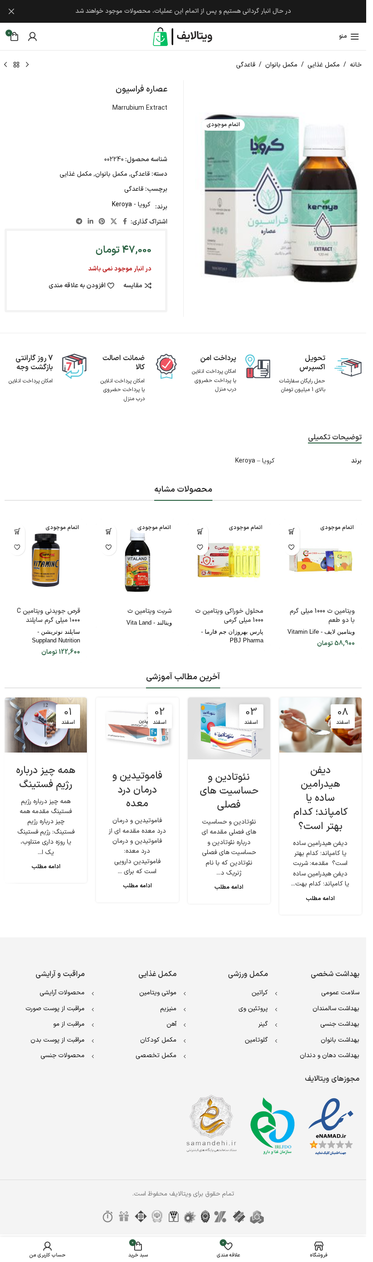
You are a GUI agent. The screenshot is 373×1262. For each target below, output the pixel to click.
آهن (171, 1024)
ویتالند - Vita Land (149, 622)
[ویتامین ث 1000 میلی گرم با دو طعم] (320, 560)
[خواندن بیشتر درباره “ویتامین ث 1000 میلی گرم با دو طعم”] (292, 531)
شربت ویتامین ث (149, 611)
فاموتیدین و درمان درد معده (137, 790)
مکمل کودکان (158, 1040)
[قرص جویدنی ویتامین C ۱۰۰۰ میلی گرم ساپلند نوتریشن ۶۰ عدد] (46, 560)
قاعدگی (245, 65)
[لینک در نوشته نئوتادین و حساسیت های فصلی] (229, 728)
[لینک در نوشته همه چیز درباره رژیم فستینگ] (46, 725)
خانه (356, 65)
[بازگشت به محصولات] (16, 65)
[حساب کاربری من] (32, 36)
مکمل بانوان (281, 65)
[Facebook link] (125, 222)
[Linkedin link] (90, 222)
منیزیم (168, 1008)
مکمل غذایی (323, 65)
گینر (263, 1024)
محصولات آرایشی (62, 992)
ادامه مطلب (320, 898)
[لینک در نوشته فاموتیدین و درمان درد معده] (137, 727)
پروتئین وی (253, 1008)
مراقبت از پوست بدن (57, 1040)
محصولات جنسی (62, 1055)
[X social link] (114, 222)
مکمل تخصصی (156, 1055)
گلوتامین (256, 1040)
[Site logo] (183, 36)
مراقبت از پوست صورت (55, 1008)
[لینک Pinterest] (102, 222)
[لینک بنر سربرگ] (183, 11)
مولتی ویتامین (157, 992)
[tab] (335, 438)
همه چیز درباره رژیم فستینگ (46, 777)
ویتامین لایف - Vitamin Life (321, 631)
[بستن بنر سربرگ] (11, 11)
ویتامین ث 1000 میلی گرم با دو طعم (322, 615)
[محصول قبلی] (27, 65)
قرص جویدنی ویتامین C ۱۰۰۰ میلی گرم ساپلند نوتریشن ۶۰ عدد (48, 620)
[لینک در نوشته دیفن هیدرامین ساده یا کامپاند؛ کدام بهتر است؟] (320, 725)
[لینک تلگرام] (79, 222)
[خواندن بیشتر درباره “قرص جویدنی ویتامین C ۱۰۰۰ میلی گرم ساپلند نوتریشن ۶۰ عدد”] (17, 531)
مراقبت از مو (69, 1024)
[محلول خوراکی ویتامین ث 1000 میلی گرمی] (229, 560)
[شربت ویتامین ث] (137, 560)
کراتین (260, 992)
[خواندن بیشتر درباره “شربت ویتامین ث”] (108, 531)
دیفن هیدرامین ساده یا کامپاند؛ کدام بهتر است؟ (320, 798)
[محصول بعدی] (5, 65)
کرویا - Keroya (131, 204)
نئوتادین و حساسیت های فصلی (229, 791)
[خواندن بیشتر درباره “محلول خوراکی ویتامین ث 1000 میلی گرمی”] (200, 531)
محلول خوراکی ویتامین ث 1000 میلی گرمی (229, 615)
